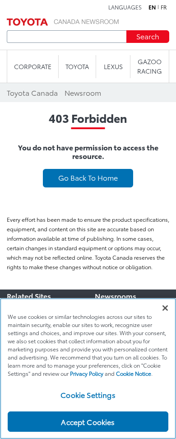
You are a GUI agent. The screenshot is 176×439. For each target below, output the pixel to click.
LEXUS (113, 66)
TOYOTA (77, 66)
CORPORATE (32, 66)
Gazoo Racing (149, 66)
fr (164, 7)
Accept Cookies (88, 421)
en (152, 7)
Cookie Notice (133, 373)
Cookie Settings (87, 394)
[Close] (165, 308)
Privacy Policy (86, 373)
